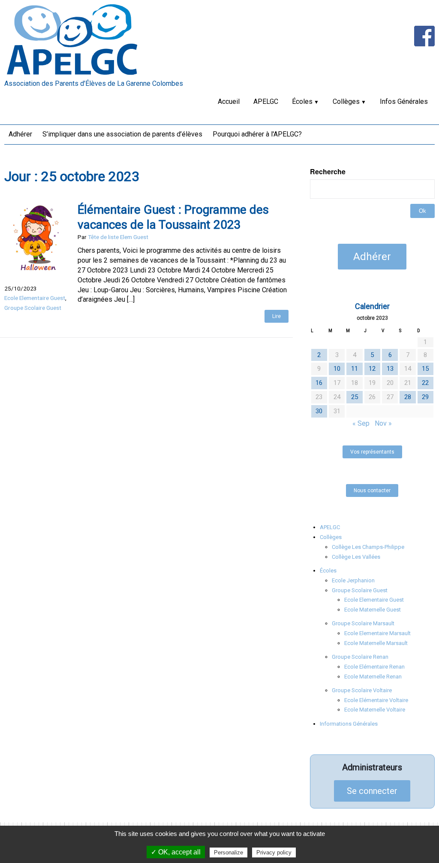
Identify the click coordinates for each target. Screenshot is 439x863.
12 (372, 368)
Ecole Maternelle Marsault (376, 643)
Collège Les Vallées (356, 557)
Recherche (328, 171)
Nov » (383, 423)
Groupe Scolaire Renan (360, 657)
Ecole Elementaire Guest (34, 297)
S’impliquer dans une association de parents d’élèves (122, 134)
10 (337, 368)
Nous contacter (372, 491)
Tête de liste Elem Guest (118, 236)
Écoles (302, 101)
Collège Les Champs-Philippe (368, 547)
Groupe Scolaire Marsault (363, 623)
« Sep (361, 423)
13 (390, 368)
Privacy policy (274, 852)
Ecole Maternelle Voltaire (374, 709)
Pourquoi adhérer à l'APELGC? (257, 134)
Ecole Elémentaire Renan (374, 666)
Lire (276, 316)
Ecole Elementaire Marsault (377, 633)
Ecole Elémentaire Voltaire (376, 700)
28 (407, 397)
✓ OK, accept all (176, 852)
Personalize (228, 852)
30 (319, 411)
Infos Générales (404, 101)
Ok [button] (422, 211)
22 (425, 383)
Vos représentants (372, 452)
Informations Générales (349, 724)
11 (354, 368)
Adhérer (20, 134)
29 (425, 397)
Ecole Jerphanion (353, 580)
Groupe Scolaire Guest (32, 307)
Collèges (346, 101)
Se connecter (372, 791)
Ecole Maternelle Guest (372, 609)
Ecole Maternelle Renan (373, 676)
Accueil (229, 101)
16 (319, 383)
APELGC (265, 101)
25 (354, 397)
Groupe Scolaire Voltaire (362, 690)
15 (425, 368)
